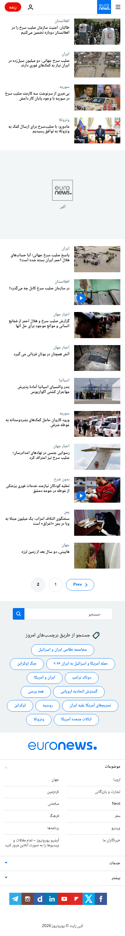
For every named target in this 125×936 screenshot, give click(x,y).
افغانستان (62, 21)
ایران (65, 54)
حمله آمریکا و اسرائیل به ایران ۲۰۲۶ (80, 664)
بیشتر (116, 878)
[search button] (18, 614)
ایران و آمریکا (44, 678)
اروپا (116, 779)
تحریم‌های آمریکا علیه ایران (90, 705)
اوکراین (20, 705)
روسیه (48, 705)
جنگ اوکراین (27, 664)
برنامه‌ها (53, 828)
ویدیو (115, 828)
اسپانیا (64, 380)
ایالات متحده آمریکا (76, 719)
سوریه (64, 86)
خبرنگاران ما (111, 840)
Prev (77, 584)
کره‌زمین (53, 792)
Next (116, 804)
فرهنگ (54, 816)
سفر (117, 816)
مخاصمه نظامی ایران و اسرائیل (62, 650)
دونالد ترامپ (81, 678)
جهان (65, 545)
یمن (66, 512)
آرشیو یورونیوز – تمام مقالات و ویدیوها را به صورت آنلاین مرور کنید (32, 843)
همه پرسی (36, 691)
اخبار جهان (61, 314)
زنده (13, 6)
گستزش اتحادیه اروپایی (78, 691)
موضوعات (112, 766)
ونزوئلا (64, 120)
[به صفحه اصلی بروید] (104, 7)
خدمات (114, 863)
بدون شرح (61, 479)
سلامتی (53, 804)
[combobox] (62, 614)
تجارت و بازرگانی (107, 792)
